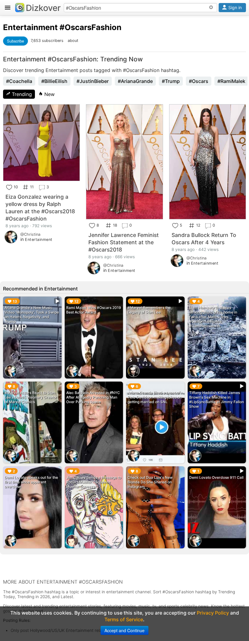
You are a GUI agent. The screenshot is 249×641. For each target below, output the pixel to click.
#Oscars (198, 81)
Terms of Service (123, 619)
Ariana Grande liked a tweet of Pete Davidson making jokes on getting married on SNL (155, 397)
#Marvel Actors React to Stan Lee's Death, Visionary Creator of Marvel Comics (31, 397)
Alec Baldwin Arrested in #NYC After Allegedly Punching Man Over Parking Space (93, 397)
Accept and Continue (124, 630)
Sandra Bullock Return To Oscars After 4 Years (204, 238)
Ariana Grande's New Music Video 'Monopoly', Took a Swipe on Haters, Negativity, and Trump (32, 314)
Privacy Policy (213, 613)
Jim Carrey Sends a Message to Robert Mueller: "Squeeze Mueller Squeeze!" (93, 482)
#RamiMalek (231, 81)
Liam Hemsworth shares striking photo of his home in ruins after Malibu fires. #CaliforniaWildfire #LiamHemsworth (213, 316)
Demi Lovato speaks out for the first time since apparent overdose (31, 482)
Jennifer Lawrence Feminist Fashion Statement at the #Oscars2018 (123, 242)
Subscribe (15, 41)
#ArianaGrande (135, 81)
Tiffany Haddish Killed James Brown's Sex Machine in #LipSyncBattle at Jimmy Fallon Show (216, 399)
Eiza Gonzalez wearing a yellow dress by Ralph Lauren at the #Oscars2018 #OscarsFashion (40, 208)
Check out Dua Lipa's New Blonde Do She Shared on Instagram (150, 482)
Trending (21, 94)
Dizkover (43, 8)
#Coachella (19, 81)
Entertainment (30, 27)
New (49, 94)
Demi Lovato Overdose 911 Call (216, 477)
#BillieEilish (54, 81)
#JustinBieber (93, 81)
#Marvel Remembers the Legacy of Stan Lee (149, 309)
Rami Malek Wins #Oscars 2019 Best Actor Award (93, 309)
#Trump (171, 81)
